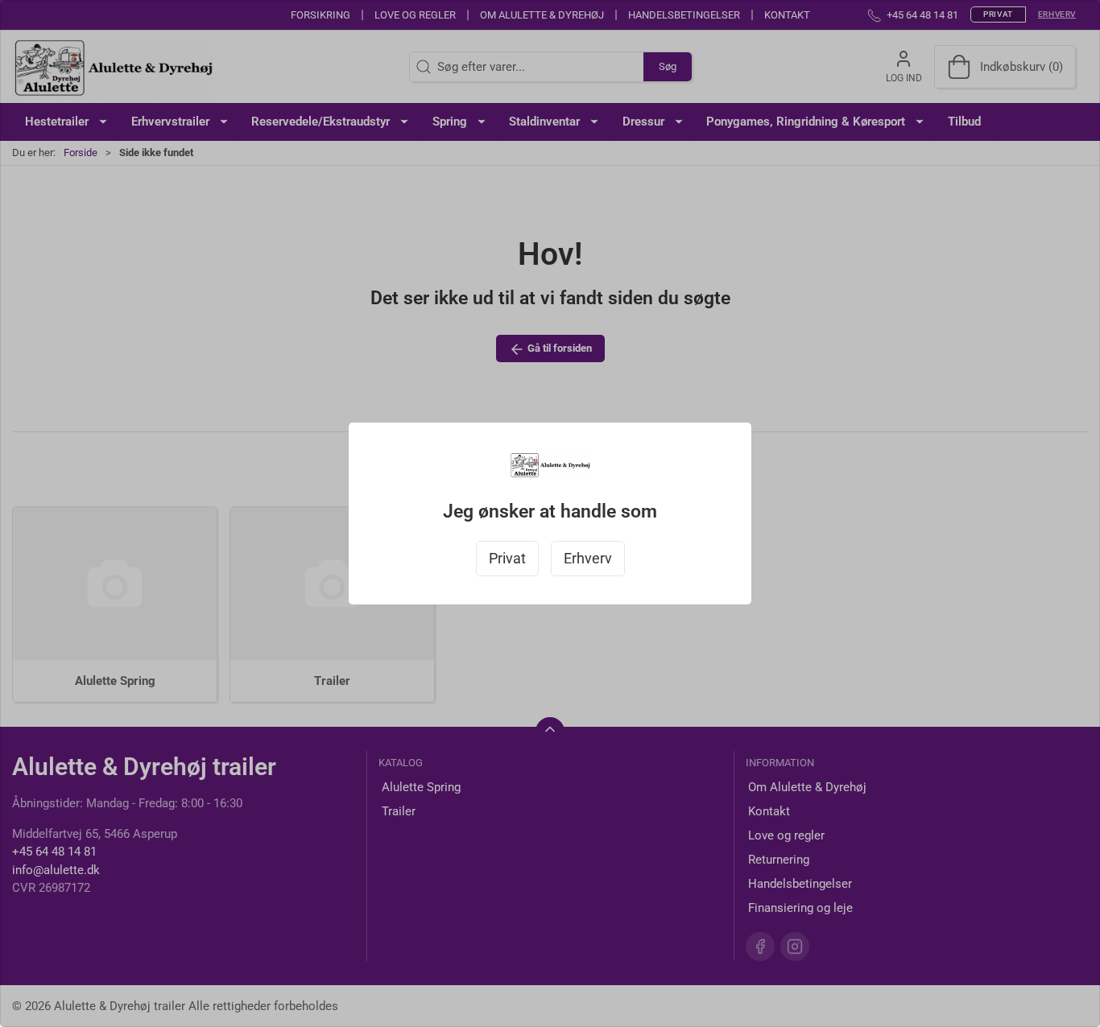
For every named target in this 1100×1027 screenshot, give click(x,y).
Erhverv (588, 559)
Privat (507, 559)
